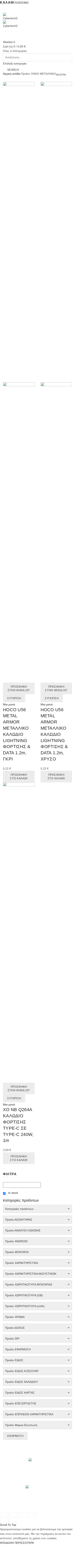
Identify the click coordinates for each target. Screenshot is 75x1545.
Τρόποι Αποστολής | (16, 1505)
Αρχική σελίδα (11, 73)
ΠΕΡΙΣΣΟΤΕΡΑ (24, 1542)
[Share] (13, 1515)
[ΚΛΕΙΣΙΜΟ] (4, 1515)
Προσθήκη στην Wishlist (19, 688)
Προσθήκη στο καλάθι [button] (18, 776)
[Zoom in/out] (32, 1515)
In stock (13, 1192)
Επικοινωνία (29, 1509)
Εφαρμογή (15, 1435)
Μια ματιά (9, 704)
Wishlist (9, 42)
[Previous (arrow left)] (4, 1520)
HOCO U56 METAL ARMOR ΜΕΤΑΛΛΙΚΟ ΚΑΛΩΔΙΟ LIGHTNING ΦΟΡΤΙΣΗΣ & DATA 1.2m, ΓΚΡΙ (16, 734)
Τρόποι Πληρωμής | (42, 1505)
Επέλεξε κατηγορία (14, 63)
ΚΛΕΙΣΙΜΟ (22, 2)
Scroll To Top (8, 1524)
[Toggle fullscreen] (22, 1515)
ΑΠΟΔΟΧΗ (7, 1542)
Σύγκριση (14, 698)
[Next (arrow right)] (13, 1520)
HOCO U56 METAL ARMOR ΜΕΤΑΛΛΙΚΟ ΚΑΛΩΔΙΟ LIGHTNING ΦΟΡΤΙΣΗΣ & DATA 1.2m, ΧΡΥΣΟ (54, 734)
